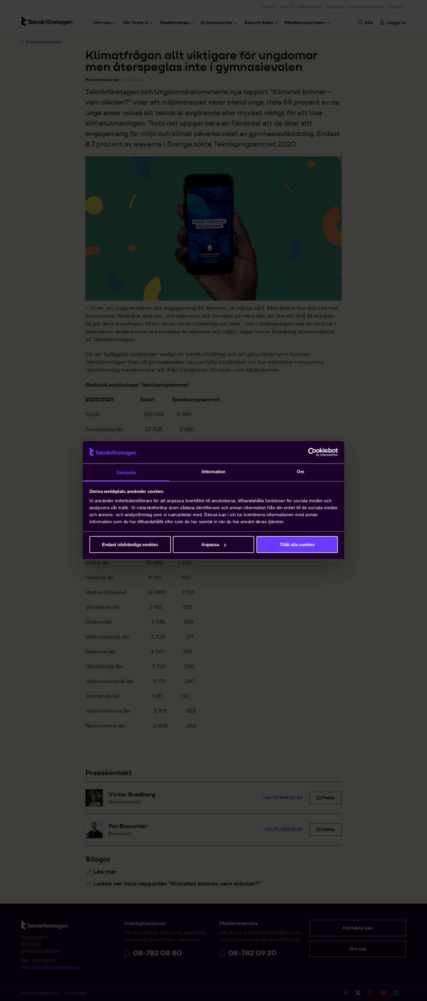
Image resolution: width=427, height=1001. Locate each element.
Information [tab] (213, 471)
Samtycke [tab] (126, 472)
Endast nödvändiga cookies (130, 544)
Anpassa (210, 544)
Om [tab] (300, 471)
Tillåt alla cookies (297, 544)
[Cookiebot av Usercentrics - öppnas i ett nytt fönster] (312, 452)
